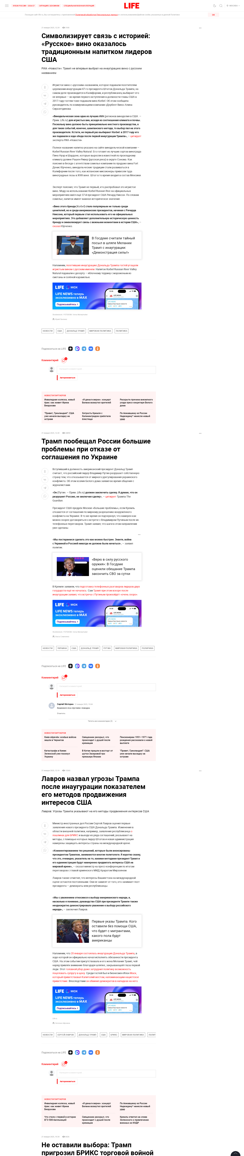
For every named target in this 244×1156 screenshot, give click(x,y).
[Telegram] (84, 349)
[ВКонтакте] (91, 349)
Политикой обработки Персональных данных (96, 14)
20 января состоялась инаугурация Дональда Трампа (103, 953)
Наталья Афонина (62, 1023)
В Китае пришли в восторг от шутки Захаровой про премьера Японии (97, 753)
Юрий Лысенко (61, 319)
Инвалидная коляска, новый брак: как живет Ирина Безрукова (59, 402)
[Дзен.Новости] (70, 349)
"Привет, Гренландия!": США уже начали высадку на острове (59, 416)
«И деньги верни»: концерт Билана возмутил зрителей (96, 401)
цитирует (135, 136)
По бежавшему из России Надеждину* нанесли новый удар (135, 416)
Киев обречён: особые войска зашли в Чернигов (60, 739)
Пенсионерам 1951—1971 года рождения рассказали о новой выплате (136, 740)
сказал (57, 226)
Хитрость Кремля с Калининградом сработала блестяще (96, 416)
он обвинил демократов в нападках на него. (112, 981)
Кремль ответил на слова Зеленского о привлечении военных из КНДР (134, 1119)
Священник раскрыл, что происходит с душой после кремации (96, 740)
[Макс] (77, 349)
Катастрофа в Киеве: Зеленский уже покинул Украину (57, 753)
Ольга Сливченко (62, 636)
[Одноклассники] (97, 349)
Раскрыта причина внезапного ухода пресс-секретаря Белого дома (136, 402)
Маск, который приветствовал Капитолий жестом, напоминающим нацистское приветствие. (96, 977)
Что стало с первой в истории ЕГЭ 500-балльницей (60, 1118)
